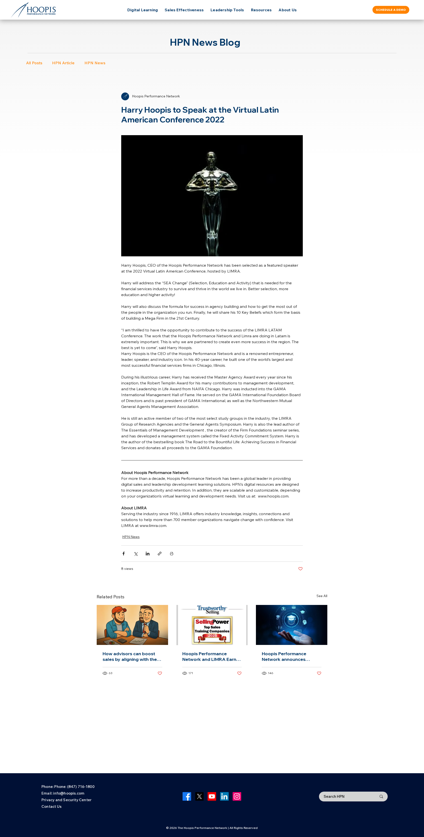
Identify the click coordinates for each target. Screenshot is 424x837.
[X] (199, 796)
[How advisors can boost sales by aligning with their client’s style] (132, 625)
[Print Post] (171, 553)
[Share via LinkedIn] (147, 553)
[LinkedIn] (224, 796)
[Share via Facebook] (123, 553)
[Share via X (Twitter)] (135, 553)
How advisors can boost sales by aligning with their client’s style (131, 656)
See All (322, 596)
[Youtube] (212, 796)
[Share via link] (159, 553)
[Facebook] (187, 796)
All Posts (34, 62)
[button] (261, 10)
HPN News (94, 62)
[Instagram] (237, 796)
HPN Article (63, 62)
